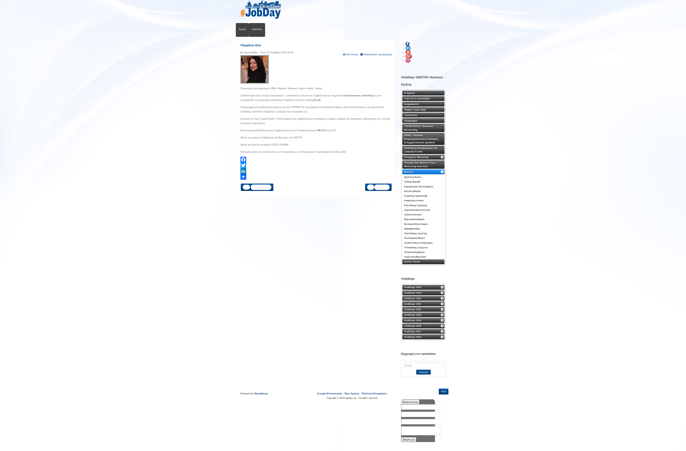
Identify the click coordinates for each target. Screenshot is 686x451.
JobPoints (257, 29)
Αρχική (242, 29)
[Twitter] (316, 165)
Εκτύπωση (351, 54)
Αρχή (443, 391)
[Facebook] (316, 159)
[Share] (316, 177)
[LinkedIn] (316, 171)
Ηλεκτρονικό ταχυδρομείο (377, 54)
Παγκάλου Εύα (250, 45)
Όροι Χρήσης (351, 393)
